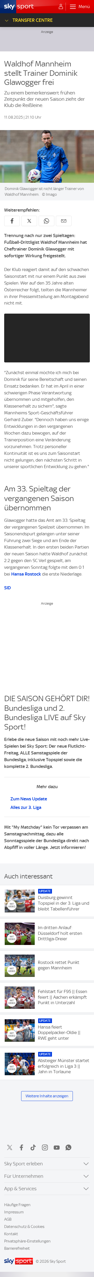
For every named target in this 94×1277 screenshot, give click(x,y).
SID (7, 587)
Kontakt (11, 1234)
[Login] (61, 7)
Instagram (44, 1147)
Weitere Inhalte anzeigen (47, 1096)
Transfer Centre (33, 20)
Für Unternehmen (23, 1176)
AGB (7, 1219)
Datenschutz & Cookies (24, 1226)
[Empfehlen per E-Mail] (64, 221)
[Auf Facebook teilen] (12, 221)
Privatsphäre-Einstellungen (27, 1241)
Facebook (21, 1147)
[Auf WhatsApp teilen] (46, 221)
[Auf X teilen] (29, 221)
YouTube (56, 1147)
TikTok (33, 1147)
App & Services (20, 1189)
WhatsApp (68, 1147)
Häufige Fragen (17, 1204)
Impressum (14, 1212)
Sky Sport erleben (23, 1164)
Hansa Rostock (26, 574)
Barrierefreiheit (17, 1248)
